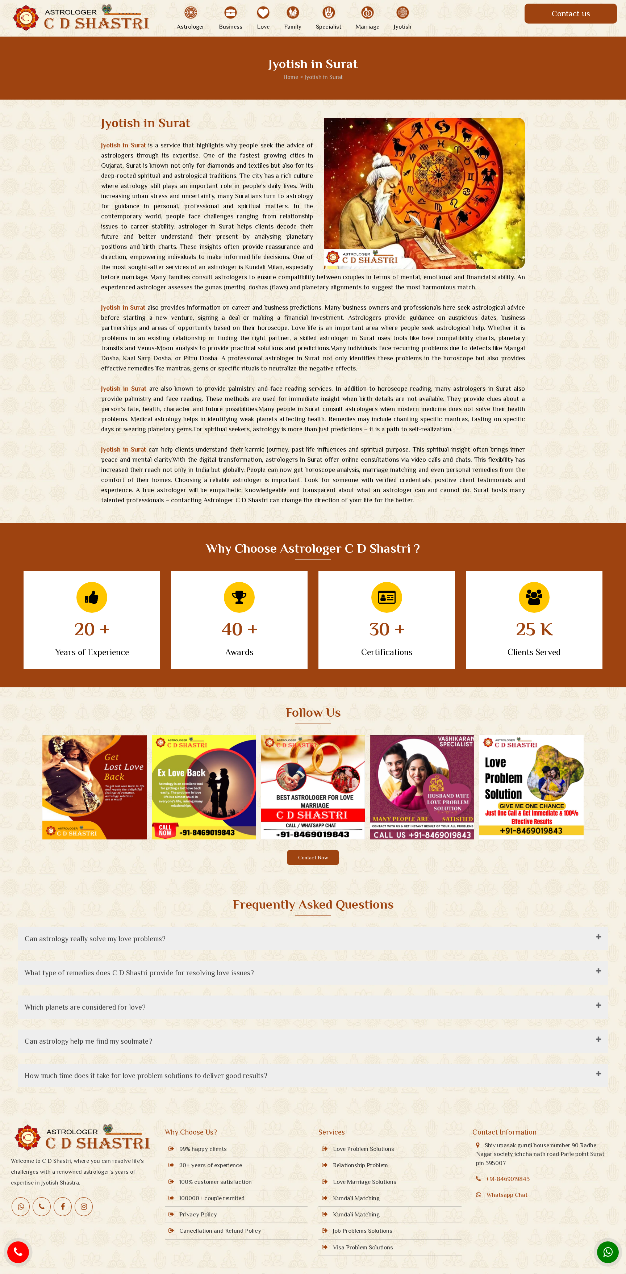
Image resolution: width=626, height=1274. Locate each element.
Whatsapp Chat (507, 1194)
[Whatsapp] (608, 1252)
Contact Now (313, 857)
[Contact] (18, 1252)
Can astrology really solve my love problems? (95, 939)
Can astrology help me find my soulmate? (88, 1041)
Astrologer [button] (190, 26)
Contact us (571, 13)
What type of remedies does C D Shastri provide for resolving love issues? (139, 973)
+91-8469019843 (508, 1178)
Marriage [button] (367, 26)
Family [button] (292, 26)
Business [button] (230, 26)
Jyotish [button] (403, 26)
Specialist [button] (328, 26)
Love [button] (263, 26)
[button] (190, 12)
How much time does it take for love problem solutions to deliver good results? (146, 1076)
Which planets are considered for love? (85, 1007)
